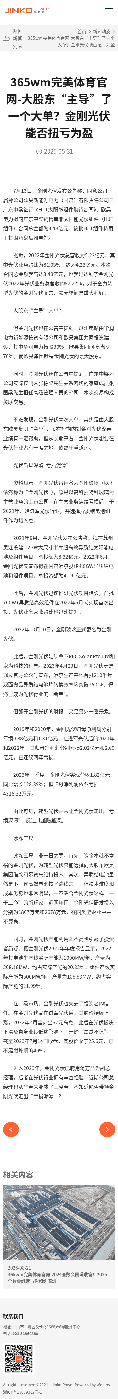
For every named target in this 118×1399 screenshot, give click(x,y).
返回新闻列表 (18, 38)
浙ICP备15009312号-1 (22, 1392)
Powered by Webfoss (93, 1384)
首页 (81, 31)
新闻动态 (101, 31)
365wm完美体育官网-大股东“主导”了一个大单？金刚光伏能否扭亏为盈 (71, 41)
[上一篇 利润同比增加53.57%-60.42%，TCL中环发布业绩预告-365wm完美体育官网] (13, 1129)
